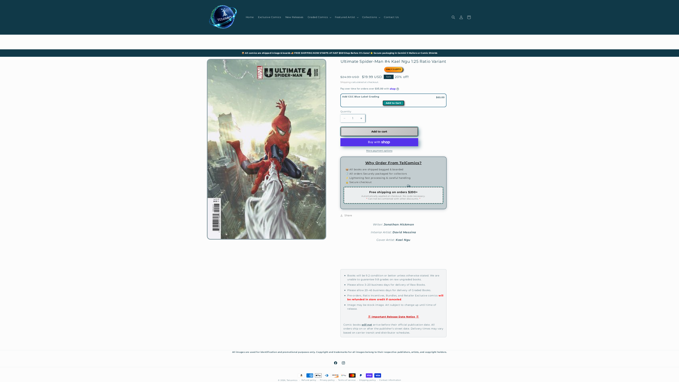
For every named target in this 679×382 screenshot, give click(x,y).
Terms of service (347, 380)
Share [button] (348, 215)
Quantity (345, 111)
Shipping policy (367, 380)
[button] (319, 17)
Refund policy (308, 380)
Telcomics (292, 380)
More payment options (379, 150)
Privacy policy (327, 380)
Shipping (345, 82)
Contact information (390, 380)
